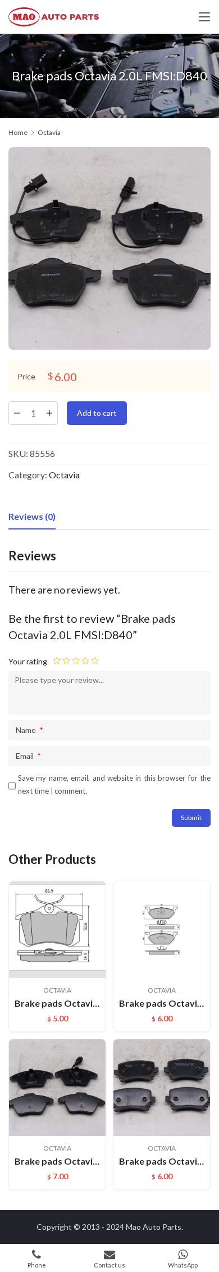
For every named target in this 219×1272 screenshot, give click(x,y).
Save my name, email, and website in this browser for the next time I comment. (114, 784)
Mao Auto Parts (153, 1227)
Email (28, 756)
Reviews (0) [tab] (32, 516)
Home (18, 132)
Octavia (64, 474)
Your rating (27, 661)
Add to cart (97, 413)
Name (29, 730)
